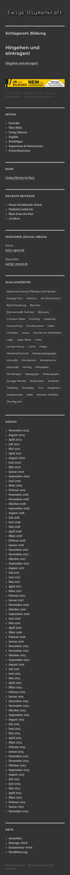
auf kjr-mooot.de (16, 263)
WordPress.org (18, 852)
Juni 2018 (15, 522)
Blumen (35, 305)
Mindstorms (48, 360)
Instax (26, 332)
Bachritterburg (16, 305)
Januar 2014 (16, 751)
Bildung (50, 93)
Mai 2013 (14, 788)
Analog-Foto (15, 298)
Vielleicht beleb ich (21, 209)
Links (38, 339)
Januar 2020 (16, 471)
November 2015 (19, 650)
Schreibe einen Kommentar (39, 96)
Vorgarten (53, 387)
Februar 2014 (17, 747)
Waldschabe (15, 394)
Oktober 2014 (17, 710)
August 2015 (16, 664)
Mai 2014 (14, 733)
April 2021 (15, 453)
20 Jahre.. (15, 218)
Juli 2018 (14, 517)
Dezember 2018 (18, 494)
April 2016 (15, 627)
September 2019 (19, 476)
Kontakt (14, 123)
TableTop (12, 387)
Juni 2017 (14, 577)
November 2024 (19, 430)
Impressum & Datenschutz (26, 146)
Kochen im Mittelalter (47, 332)
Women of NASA (47, 394)
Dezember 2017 (18, 549)
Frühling (34, 319)
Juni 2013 (14, 783)
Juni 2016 (15, 618)
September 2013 (19, 770)
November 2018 (19, 499)
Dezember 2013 (18, 756)
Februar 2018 (17, 540)
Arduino (32, 298)
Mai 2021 (14, 448)
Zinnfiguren (14, 401)
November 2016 (19, 604)
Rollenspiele (51, 374)
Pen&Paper (16, 141)
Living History (18, 132)
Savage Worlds (16, 381)
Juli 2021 (14, 444)
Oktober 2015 (17, 655)
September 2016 (19, 614)
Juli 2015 (14, 669)
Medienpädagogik (44, 353)
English (13, 136)
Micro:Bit (12, 360)
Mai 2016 (14, 623)
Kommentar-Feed (20, 847)
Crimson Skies (16, 319)
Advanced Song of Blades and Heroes (31, 291)
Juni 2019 (15, 480)
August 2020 (17, 458)
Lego (10, 339)
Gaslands (50, 319)
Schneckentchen (19, 150)
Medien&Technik (18, 353)
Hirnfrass (12, 332)
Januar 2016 (16, 641)
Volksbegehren (13, 96)
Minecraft (13, 367)
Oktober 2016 (17, 609)
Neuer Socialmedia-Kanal (25, 204)
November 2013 (19, 760)
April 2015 (15, 682)
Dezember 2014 (18, 701)
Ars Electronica (50, 298)
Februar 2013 (17, 802)
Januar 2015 (16, 696)
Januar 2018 (16, 545)
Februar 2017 (17, 595)
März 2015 (15, 687)
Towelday (28, 387)
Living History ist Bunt (20, 177)
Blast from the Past (21, 214)
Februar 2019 (17, 490)
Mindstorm (29, 360)
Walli (30, 394)
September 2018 (19, 508)
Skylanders (37, 381)
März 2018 (15, 536)
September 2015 (19, 659)
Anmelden (15, 838)
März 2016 (15, 632)
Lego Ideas (24, 339)
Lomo (32, 346)
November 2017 (19, 554)
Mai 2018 (14, 526)
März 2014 (15, 742)
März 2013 (15, 797)
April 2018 (15, 531)
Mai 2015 (14, 678)
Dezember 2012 (18, 811)
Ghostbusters (35, 325)
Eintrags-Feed (18, 843)
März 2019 (15, 485)
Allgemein (29, 93)
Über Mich (15, 127)
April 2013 (15, 793)
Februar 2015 (17, 692)
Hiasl (51, 325)
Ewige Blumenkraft (15, 865)
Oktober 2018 (17, 503)
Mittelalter (42, 367)
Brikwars (43, 312)
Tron (41, 387)
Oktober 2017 (17, 558)
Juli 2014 (14, 724)
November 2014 (19, 705)
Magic (43, 346)
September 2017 (19, 563)
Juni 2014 (15, 728)
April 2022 (15, 439)
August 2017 (16, 568)
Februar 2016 (17, 637)
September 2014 (19, 715)
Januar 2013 (16, 806)
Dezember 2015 (18, 646)
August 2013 (16, 774)
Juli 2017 (14, 572)
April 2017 (15, 586)
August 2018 (16, 513)
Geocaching (14, 325)
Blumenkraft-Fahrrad (20, 312)
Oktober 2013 (17, 765)
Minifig (27, 367)
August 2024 (17, 435)
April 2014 (15, 737)
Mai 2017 (14, 581)
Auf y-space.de (14, 250)
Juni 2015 (15, 673)
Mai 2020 (15, 467)
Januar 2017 (16, 600)
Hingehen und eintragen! (22, 50)
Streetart (53, 381)
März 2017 (15, 591)
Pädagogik (32, 374)
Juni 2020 (15, 462)
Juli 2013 (14, 779)
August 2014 (16, 719)
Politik (39, 93)
